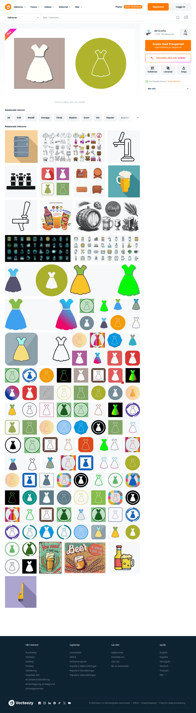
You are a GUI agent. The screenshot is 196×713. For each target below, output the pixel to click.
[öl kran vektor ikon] (55, 181)
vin (97, 117)
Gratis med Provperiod (168, 45)
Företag (29, 666)
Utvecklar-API (32, 675)
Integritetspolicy (149, 702)
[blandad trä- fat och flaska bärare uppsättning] (90, 181)
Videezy (29, 661)
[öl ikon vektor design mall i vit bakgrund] (124, 558)
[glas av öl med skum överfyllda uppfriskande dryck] (124, 181)
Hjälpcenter (117, 652)
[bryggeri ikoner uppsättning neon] (37, 248)
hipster (110, 117)
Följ (185, 34)
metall (31, 117)
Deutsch (164, 666)
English (163, 652)
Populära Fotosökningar (82, 670)
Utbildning (31, 670)
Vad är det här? (173, 81)
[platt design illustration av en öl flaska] (20, 592)
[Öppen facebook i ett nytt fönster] (39, 703)
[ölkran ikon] (22, 453)
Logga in (180, 6)
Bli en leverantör (120, 666)
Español (164, 656)
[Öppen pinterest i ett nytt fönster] (54, 703)
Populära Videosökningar (83, 675)
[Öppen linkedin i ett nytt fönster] (49, 703)
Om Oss (115, 661)
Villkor (136, 702)
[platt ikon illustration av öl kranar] (21, 181)
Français (164, 670)
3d (8, 117)
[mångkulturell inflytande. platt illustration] (56, 216)
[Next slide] (135, 117)
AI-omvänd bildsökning (38, 679)
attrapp (45, 117)
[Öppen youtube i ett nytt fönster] (69, 703)
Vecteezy (30, 656)
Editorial (63, 6)
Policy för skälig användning (172, 702)
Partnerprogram (78, 661)
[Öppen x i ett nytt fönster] (64, 703)
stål (19, 117)
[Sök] (178, 17)
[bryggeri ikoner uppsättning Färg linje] (106, 248)
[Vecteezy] (8, 7)
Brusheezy (31, 652)
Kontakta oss (118, 656)
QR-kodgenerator (35, 688)
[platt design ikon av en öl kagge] (21, 146)
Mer (77, 6)
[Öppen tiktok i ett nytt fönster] (59, 703)
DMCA (73, 656)
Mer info (152, 88)
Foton (34, 6)
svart (86, 117)
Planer (119, 6)
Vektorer (18, 6)
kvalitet (125, 117)
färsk (59, 117)
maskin (73, 117)
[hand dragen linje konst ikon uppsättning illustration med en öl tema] (72, 146)
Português (165, 661)
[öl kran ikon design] (36, 280)
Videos (47, 6)
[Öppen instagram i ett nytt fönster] (44, 703)
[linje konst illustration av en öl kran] (124, 146)
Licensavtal (75, 652)
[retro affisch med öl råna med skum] (50, 558)
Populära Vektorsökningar (83, 666)
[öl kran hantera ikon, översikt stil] (21, 216)
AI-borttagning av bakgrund (40, 684)
